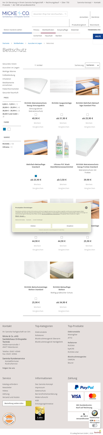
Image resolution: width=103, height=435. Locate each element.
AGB (37, 400)
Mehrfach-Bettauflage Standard (35, 165)
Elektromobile (41, 332)
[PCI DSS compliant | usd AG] (9, 418)
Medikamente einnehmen (8, 83)
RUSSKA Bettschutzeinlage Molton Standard (35, 288)
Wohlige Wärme (9, 71)
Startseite (6, 43)
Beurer (71, 363)
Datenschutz (40, 390)
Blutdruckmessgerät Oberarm (47, 338)
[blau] (5, 129)
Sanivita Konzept (84, 2)
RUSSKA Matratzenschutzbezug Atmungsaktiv (35, 104)
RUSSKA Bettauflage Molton (61, 288)
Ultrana (8, 147)
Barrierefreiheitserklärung (46, 394)
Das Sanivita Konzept (44, 384)
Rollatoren (39, 335)
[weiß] (9, 129)
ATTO (70, 338)
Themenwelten (94, 30)
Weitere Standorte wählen (13, 30)
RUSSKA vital (73, 352)
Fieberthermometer (11, 89)
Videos (5, 390)
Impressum (40, 387)
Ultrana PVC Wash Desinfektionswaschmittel (61, 165)
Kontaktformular (12, 361)
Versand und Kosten (11, 397)
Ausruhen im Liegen (35, 43)
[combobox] (49, 14)
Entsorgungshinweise (44, 403)
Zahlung (6, 394)
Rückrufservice (11, 363)
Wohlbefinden (19, 43)
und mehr (10, 115)
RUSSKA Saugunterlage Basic (62, 104)
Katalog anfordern (10, 384)
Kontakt (97, 2)
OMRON (71, 359)
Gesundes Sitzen (10, 64)
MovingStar (72, 334)
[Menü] (98, 410)
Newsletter (7, 387)
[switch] (94, 425)
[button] (35, 123)
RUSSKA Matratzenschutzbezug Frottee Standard (87, 165)
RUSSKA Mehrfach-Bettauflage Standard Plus (87, 104)
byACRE (71, 348)
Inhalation (7, 79)
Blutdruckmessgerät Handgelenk (49, 342)
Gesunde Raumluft (10, 92)
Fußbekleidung (9, 75)
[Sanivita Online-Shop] (17, 15)
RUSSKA (9, 143)
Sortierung (79, 65)
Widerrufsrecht (41, 397)
